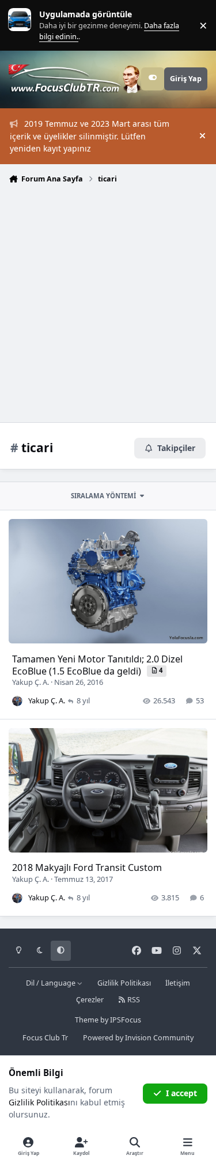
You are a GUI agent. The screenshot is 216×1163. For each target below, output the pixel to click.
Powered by (138, 1038)
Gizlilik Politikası (124, 983)
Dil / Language (51, 983)
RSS (133, 1000)
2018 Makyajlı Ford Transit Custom (87, 867)
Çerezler (90, 1000)
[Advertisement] (108, 302)
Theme (86, 1020)
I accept (181, 1093)
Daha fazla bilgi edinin (44, 25)
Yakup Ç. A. (30, 682)
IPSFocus (125, 1020)
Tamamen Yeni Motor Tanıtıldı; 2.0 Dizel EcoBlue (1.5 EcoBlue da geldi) (97, 665)
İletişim (177, 983)
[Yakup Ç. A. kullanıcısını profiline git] (17, 701)
